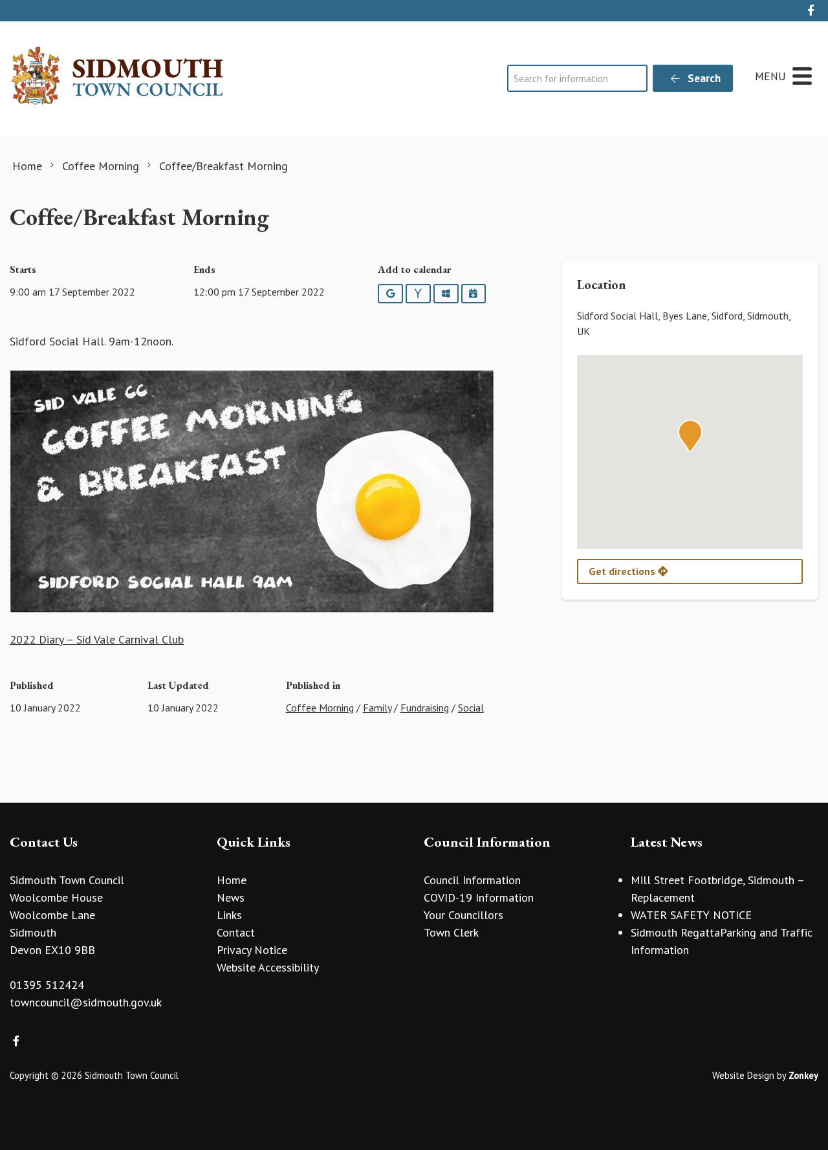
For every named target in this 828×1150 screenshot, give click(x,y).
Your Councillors (463, 914)
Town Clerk (451, 932)
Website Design (743, 1075)
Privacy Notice (252, 949)
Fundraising (424, 707)
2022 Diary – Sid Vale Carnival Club (97, 639)
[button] (690, 436)
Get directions (623, 571)
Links (229, 914)
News (231, 897)
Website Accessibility (268, 967)
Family (377, 707)
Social (471, 707)
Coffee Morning (320, 707)
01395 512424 (47, 984)
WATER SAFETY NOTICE (691, 914)
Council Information (472, 880)
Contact (236, 932)
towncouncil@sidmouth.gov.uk (86, 1002)
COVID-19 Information (479, 897)
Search (703, 78)
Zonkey (803, 1075)
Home (231, 880)
